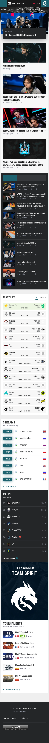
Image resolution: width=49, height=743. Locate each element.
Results (43, 298)
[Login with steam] (45, 3)
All (36, 298)
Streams (19, 10)
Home (3, 10)
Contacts (23, 718)
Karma (6, 718)
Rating (14, 718)
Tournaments (32, 10)
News (11, 10)
